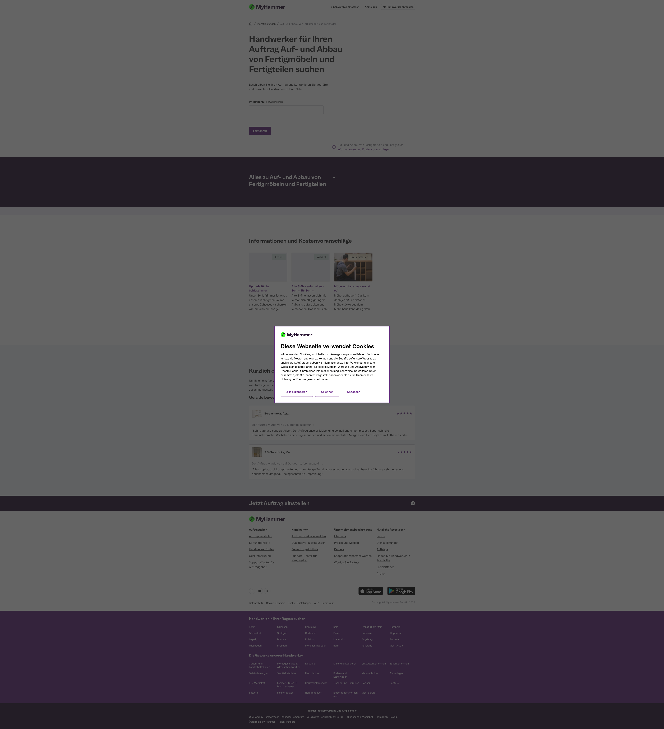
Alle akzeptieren (296, 392)
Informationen (324, 371)
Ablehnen (327, 392)
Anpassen (353, 392)
